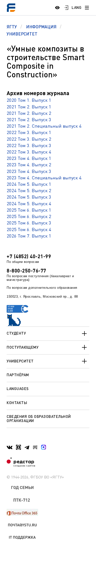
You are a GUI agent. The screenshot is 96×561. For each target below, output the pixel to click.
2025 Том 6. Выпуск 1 (29, 210)
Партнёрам (18, 375)
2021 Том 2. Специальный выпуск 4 (44, 126)
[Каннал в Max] (43, 447)
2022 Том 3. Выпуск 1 (29, 132)
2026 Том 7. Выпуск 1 (29, 235)
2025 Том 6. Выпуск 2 (29, 216)
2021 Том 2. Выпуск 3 (29, 119)
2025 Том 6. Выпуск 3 (29, 222)
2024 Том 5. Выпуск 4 (29, 203)
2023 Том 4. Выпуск (28, 171)
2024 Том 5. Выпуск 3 (29, 197)
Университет (20, 361)
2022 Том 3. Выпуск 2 (29, 139)
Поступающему (22, 347)
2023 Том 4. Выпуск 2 (29, 164)
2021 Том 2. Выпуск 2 (29, 113)
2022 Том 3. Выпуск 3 (29, 145)
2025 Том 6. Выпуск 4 (29, 229)
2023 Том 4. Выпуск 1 (29, 158)
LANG (76, 7)
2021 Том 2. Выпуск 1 (29, 106)
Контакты (17, 402)
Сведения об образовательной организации (39, 418)
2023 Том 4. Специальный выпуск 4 (44, 177)
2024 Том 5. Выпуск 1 (29, 184)
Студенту (16, 333)
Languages (18, 388)
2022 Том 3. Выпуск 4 (29, 151)
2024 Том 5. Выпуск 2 (29, 190)
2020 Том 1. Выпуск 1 (29, 100)
